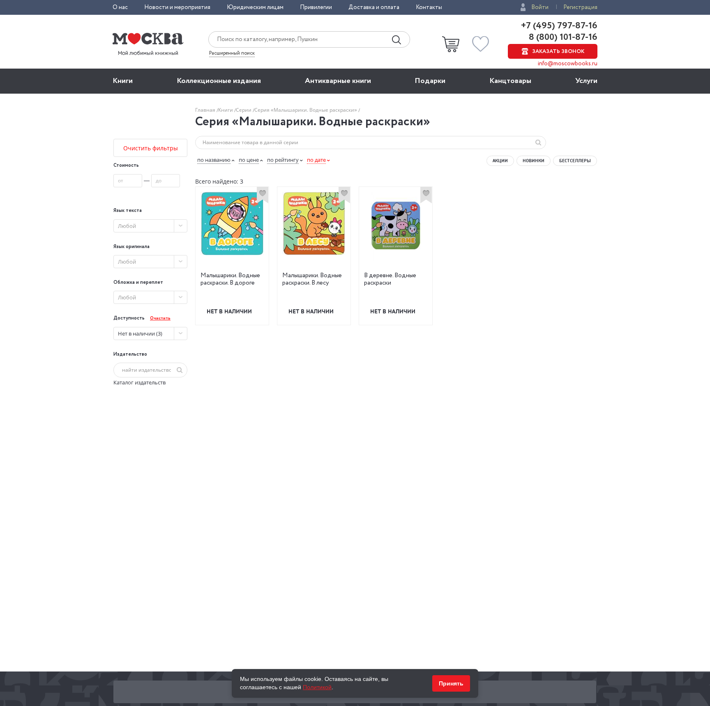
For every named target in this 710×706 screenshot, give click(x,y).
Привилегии (316, 7)
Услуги (586, 81)
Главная (206, 109)
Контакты (429, 7)
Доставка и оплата (373, 7)
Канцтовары (510, 81)
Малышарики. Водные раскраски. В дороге (230, 279)
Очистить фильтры (150, 148)
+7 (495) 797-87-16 (559, 26)
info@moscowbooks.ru (567, 63)
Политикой (317, 687)
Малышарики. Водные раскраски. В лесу (312, 279)
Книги (123, 81)
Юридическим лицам (255, 7)
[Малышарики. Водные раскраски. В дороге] (232, 223)
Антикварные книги (338, 81)
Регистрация (580, 7)
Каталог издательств (139, 382)
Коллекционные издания (219, 81)
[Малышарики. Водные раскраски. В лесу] (314, 223)
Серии (244, 109)
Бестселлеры (575, 160)
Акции (500, 160)
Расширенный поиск (232, 53)
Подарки (430, 81)
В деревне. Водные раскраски (390, 279)
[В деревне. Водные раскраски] (395, 226)
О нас (120, 7)
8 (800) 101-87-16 (562, 37)
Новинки (533, 160)
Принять (451, 683)
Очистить (160, 318)
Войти (540, 7)
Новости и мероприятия (177, 7)
